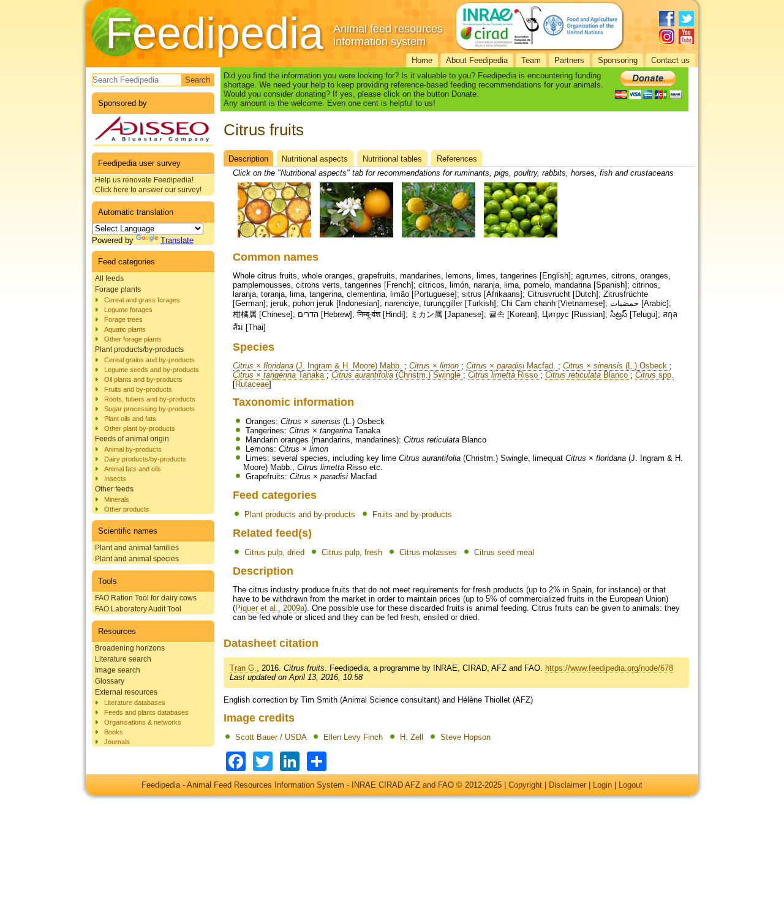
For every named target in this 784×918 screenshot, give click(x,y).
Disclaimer (567, 784)
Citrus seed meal (504, 552)
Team (531, 60)
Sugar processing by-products (149, 408)
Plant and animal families (137, 547)
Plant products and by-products (299, 514)
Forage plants (118, 289)
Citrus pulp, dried (274, 552)
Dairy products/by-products (145, 459)
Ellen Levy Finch (353, 737)
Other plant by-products (139, 428)
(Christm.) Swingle (397, 374)
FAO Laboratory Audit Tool (138, 609)
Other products (126, 509)
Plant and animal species (137, 558)
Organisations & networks (142, 722)
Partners (569, 60)
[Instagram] (666, 36)
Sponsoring (618, 60)
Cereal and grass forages (142, 300)
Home (422, 60)
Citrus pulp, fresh (352, 552)
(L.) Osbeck (616, 365)
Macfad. (512, 365)
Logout (631, 784)
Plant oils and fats (130, 418)
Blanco (587, 374)
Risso (504, 374)
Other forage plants (133, 339)
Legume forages (128, 309)
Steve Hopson (465, 737)
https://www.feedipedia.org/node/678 (609, 668)
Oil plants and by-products (143, 379)
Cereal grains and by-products (149, 360)
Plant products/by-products (139, 349)
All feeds (109, 278)
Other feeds (114, 489)
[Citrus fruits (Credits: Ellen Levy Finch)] (356, 237)
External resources (126, 692)
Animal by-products (133, 449)
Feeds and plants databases (146, 712)
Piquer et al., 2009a (269, 608)
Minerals (116, 499)
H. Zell (411, 737)
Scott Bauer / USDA (270, 737)
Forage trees (123, 319)
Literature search (123, 659)
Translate (177, 240)
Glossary (109, 681)
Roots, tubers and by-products (149, 399)
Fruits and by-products (138, 389)
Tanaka (279, 374)
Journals (117, 741)
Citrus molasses (428, 552)
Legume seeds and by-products (151, 369)
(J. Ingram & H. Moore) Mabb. (318, 365)
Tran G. (243, 668)
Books (113, 732)
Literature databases (134, 702)
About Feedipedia (477, 60)
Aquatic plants (125, 329)
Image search (117, 670)
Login (602, 784)
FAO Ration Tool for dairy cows (146, 598)
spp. (654, 374)
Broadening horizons (130, 648)
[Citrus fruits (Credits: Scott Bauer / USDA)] (274, 237)
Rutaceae (252, 384)
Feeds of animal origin (132, 439)
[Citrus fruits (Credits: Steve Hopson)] (520, 237)
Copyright (525, 784)
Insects (115, 478)
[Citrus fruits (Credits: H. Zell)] (438, 237)
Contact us (670, 60)
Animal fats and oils (132, 468)
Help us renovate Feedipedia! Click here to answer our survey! (148, 185)
